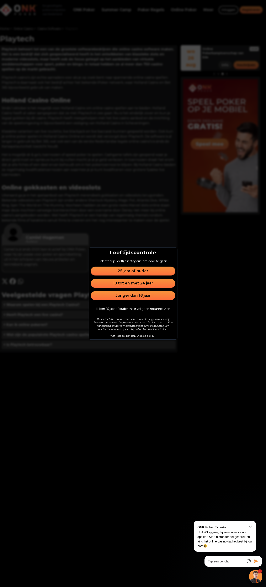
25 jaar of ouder (133, 271)
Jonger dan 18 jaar (133, 295)
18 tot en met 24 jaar (133, 283)
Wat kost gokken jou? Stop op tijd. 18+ (133, 335)
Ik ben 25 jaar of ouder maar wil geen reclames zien (133, 309)
